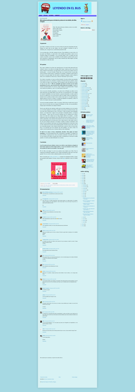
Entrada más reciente (43, 377)
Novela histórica (84, 100)
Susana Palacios (45, 223)
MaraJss (44, 279)
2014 (83, 224)
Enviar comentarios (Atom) (49, 379)
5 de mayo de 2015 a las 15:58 (49, 311)
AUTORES (51, 15)
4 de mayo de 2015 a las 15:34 (49, 255)
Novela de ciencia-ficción (86, 93)
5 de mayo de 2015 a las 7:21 (50, 294)
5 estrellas (83, 86)
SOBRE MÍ (57, 15)
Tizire (44, 328)
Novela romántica (85, 106)
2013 (83, 225)
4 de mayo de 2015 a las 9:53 (50, 210)
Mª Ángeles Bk (45, 198)
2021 (83, 173)
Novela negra (84, 103)
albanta (44, 294)
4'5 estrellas (84, 84)
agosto (84, 191)
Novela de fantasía (85, 94)
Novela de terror (84, 99)
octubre (84, 188)
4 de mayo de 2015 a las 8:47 (58, 192)
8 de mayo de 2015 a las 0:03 (50, 335)
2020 (83, 175)
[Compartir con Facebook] (56, 183)
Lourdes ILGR (45, 239)
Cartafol (44, 217)
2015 (83, 183)
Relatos (83, 107)
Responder (44, 195)
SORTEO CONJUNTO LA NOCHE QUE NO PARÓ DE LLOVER (90, 160)
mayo (84, 196)
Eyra (43, 301)
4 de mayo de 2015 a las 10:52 (51, 217)
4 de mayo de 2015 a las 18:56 (54, 288)
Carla (44, 230)
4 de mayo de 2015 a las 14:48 (53, 239)
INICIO (40, 15)
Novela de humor (85, 96)
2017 (83, 180)
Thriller (83, 109)
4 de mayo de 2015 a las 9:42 (53, 198)
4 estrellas (83, 83)
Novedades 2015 (48, 186)
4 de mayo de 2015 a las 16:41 (51, 279)
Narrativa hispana (43, 186)
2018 (83, 178)
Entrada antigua (74, 377)
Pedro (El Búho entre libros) (48, 192)
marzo (84, 218)
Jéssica (44, 271)
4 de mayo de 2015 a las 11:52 (54, 223)
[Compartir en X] (55, 183)
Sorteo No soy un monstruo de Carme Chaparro (89, 138)
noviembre (85, 186)
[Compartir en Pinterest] (57, 183)
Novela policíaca (84, 104)
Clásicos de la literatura (85, 87)
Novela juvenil (84, 102)
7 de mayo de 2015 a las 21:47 (50, 328)
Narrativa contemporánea (86, 89)
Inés (43, 255)
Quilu (44, 210)
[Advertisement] (59, 367)
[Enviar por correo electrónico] (53, 183)
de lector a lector (46, 248)
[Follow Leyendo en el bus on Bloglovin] (85, 25)
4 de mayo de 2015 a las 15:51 (50, 271)
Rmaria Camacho (46, 288)
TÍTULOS (45, 15)
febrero (84, 220)
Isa (43, 311)
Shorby (44, 335)
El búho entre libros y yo (54, 156)
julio (84, 193)
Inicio (60, 377)
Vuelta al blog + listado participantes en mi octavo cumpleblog (90, 126)
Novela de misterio (85, 97)
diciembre (84, 185)
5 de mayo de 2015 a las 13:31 (50, 301)
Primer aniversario (89, 143)
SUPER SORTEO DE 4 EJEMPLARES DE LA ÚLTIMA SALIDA (90, 121)
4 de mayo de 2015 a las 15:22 (54, 248)
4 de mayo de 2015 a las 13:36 (50, 230)
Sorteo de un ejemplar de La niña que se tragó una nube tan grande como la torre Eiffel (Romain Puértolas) (90, 133)
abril (84, 217)
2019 (83, 177)
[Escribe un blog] (54, 183)
